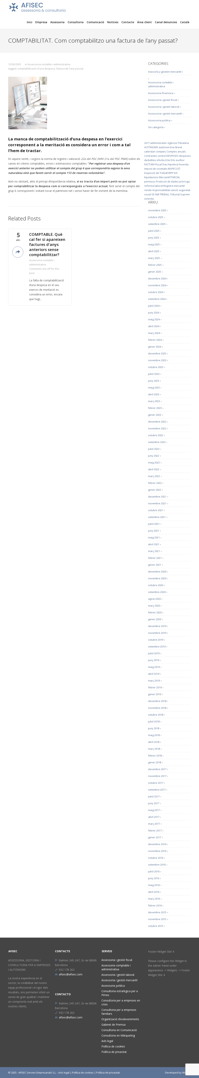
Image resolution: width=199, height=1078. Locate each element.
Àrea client (144, 22)
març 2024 (154, 333)
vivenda (149, 198)
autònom (164, 147)
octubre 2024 (155, 292)
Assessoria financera (160, 93)
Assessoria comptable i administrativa (116, 967)
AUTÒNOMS (151, 147)
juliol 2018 (154, 721)
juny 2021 (153, 530)
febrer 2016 (155, 905)
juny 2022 (153, 455)
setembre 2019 (157, 646)
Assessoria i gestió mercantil (165, 113)
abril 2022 (153, 469)
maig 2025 (154, 244)
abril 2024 (153, 326)
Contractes (150, 156)
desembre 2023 (157, 353)
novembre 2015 (157, 919)
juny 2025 (153, 237)
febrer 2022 (155, 483)
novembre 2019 (157, 633)
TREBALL (164, 194)
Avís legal (107, 1041)
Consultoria (76, 22)
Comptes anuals (176, 151)
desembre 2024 (157, 278)
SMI (157, 194)
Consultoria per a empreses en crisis (120, 1002)
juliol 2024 (154, 305)
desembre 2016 (157, 844)
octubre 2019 (155, 639)
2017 (147, 143)
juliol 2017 (154, 796)
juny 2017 (153, 803)
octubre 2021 (155, 510)
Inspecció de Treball (156, 173)
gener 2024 (154, 346)
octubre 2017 (155, 783)
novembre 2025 (157, 210)
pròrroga (184, 181)
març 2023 (154, 401)
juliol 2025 (154, 231)
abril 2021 (153, 544)
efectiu (161, 160)
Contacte (127, 22)
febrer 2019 (155, 687)
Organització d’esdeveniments (120, 1019)
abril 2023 (153, 394)
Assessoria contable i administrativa (49, 64)
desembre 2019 (157, 626)
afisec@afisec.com (70, 974)
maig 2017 (154, 810)
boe (172, 147)
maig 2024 (154, 319)
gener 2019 (154, 694)
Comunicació (95, 22)
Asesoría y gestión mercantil (164, 71)
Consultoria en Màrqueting (118, 1035)
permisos (149, 181)
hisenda (184, 164)
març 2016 (154, 898)
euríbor (180, 160)
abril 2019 (153, 674)
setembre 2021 (157, 517)
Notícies (112, 22)
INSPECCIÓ (174, 168)
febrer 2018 (155, 755)
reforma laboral (153, 186)
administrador (158, 143)
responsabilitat (161, 190)
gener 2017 (154, 837)
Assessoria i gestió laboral (163, 106)
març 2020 (154, 605)
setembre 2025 (157, 224)
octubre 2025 (155, 217)
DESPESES (172, 156)
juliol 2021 (154, 524)
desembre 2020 (157, 571)
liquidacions (151, 177)
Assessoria (57, 22)
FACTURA (149, 164)
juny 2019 (153, 660)
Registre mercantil (174, 186)
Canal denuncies (166, 22)
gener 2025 (154, 271)
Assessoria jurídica (159, 120)
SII (153, 194)
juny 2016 (153, 878)
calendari (149, 151)
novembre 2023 (157, 360)
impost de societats (155, 168)
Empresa (41, 22)
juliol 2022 (154, 449)
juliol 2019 (154, 653)
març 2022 (154, 476)
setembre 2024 (157, 299)
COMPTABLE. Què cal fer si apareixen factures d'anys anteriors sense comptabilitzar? (47, 244)
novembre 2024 (157, 285)
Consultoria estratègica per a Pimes (119, 993)
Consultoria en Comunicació (119, 1030)
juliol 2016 (154, 871)
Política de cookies (113, 1046)
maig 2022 (154, 462)
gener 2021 (154, 564)
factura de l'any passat (69, 68)
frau (164, 164)
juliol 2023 (154, 374)
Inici (29, 22)
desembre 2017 (157, 769)
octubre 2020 (155, 585)
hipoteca (173, 164)
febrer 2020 (155, 612)
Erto (173, 160)
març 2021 (154, 551)
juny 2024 (153, 312)
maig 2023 (154, 387)
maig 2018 (154, 735)
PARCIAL (175, 177)
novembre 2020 (157, 578)
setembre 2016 (157, 864)
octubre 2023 (155, 367)
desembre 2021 (157, 496)
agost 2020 (154, 599)
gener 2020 (154, 619)
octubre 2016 (155, 858)
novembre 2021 (157, 503)
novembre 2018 (157, 708)
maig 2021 (154, 537)
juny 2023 (153, 380)
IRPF (170, 173)
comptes (161, 151)
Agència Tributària (178, 143)
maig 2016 (154, 885)
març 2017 (154, 823)
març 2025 (154, 258)
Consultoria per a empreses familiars (118, 1011)
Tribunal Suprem (180, 194)
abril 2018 (153, 742)
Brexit (178, 147)
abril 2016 (153, 892)
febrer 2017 (155, 830)
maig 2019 (154, 667)
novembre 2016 (157, 851)
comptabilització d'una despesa (36, 68)
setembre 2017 (157, 789)
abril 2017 (153, 817)
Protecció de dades (167, 181)
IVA (175, 173)
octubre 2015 (155, 926)
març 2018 (154, 748)
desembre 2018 (157, 701)
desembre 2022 (157, 421)
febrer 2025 (155, 265)
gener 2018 (154, 762)
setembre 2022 (157, 442)
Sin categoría (155, 127)
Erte (167, 160)
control (162, 156)
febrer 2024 (155, 340)
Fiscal (158, 164)
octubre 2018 (155, 714)
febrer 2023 (155, 408)
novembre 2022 (157, 428)
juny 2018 (153, 728)
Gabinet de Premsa (113, 1024)
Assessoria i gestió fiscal (162, 100)
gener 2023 (154, 415)
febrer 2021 (155, 558)
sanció (174, 190)
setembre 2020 (157, 592)
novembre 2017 (157, 776)
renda (147, 190)
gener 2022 (154, 489)
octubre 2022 (155, 435)
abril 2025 (153, 251)
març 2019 (154, 680)
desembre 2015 (157, 912)
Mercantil (164, 177)
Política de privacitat (114, 1052)
